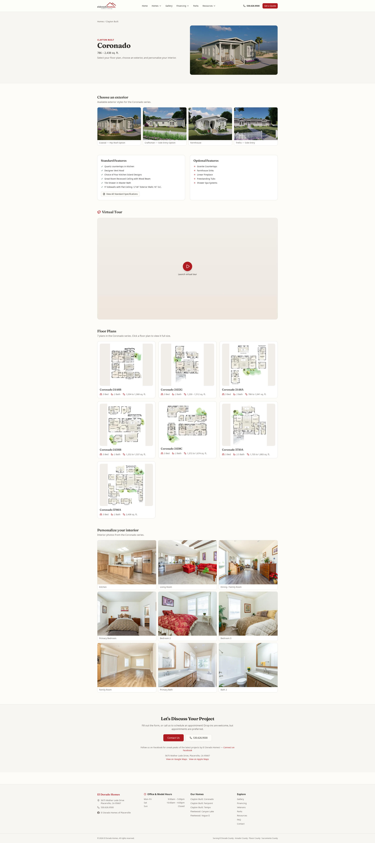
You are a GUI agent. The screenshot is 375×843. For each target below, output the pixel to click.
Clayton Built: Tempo (200, 807)
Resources (208, 5)
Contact (240, 823)
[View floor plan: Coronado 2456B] (126, 425)
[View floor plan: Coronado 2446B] (126, 365)
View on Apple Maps (199, 759)
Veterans (241, 807)
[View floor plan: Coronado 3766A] (126, 485)
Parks (195, 5)
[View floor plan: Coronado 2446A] (248, 365)
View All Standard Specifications (122, 194)
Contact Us (173, 737)
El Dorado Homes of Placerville (116, 812)
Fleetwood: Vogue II (200, 815)
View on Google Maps (176, 759)
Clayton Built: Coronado (202, 799)
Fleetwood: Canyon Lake (202, 811)
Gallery (169, 5)
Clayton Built (112, 21)
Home (145, 5)
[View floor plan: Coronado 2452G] (187, 365)
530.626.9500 (253, 5)
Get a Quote (270, 5)
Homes (155, 5)
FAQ (239, 819)
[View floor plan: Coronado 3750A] (248, 425)
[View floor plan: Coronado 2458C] (187, 424)
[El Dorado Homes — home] (106, 5)
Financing (181, 5)
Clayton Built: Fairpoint (201, 803)
